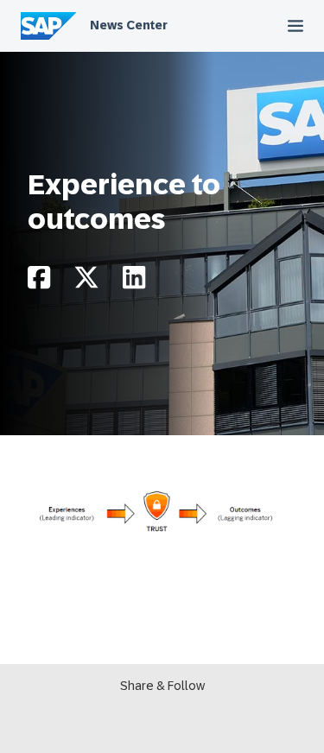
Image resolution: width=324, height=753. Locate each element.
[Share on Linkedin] (134, 282)
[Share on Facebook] (39, 282)
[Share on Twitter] (86, 282)
